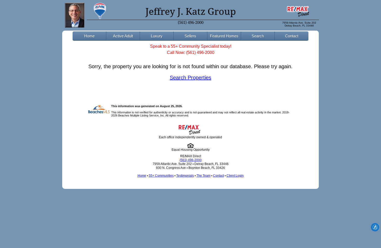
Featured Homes (224, 36)
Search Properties (190, 77)
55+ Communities (161, 175)
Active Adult (123, 36)
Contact (291, 36)
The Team (203, 175)
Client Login (235, 175)
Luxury (157, 36)
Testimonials (185, 175)
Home (89, 36)
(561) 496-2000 (190, 22)
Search (258, 36)
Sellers (190, 36)
